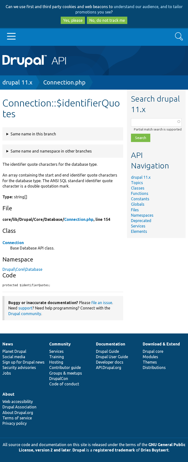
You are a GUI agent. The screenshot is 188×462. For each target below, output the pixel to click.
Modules (150, 357)
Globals (137, 204)
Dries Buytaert (155, 450)
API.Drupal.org (108, 367)
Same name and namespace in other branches (51, 151)
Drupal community (24, 313)
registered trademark (114, 450)
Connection (13, 242)
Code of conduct (64, 384)
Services (138, 226)
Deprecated (141, 220)
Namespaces (142, 215)
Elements (139, 231)
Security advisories (19, 367)
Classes (137, 188)
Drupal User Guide (112, 357)
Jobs (6, 373)
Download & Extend (161, 344)
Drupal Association (19, 407)
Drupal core (153, 351)
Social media (13, 357)
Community (60, 344)
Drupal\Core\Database (22, 269)
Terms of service (17, 418)
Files (135, 210)
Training (56, 357)
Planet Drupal (14, 351)
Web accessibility (17, 401)
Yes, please (72, 20)
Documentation (110, 344)
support (25, 308)
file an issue (101, 302)
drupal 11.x (17, 82)
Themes (150, 362)
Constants (140, 199)
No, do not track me (107, 20)
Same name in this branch (33, 134)
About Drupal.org (17, 412)
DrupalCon (58, 378)
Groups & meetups (65, 373)
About (8, 394)
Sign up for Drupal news (23, 362)
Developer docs (109, 362)
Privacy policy (14, 423)
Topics (137, 182)
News (7, 344)
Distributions (154, 367)
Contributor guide (65, 367)
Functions (139, 193)
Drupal (78, 450)
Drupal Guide (107, 351)
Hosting (56, 362)
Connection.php (64, 82)
